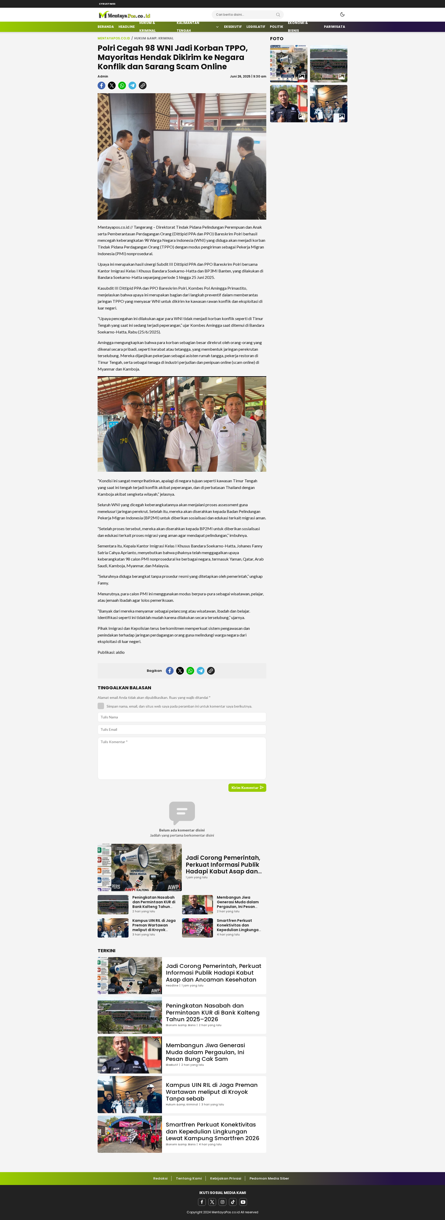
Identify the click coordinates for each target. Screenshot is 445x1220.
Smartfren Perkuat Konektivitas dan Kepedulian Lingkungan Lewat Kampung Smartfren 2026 (239, 930)
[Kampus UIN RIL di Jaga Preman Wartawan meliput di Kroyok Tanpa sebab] (328, 103)
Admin (103, 76)
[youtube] (243, 1202)
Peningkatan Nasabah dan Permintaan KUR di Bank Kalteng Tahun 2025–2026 (153, 904)
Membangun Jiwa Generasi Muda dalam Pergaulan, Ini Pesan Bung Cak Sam (238, 904)
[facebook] (202, 1202)
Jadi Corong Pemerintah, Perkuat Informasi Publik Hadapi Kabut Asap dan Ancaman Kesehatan (223, 868)
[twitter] (212, 1202)
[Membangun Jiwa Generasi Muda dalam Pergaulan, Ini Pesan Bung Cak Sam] (288, 103)
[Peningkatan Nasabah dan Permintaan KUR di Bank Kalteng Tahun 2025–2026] (328, 63)
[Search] (278, 14)
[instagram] (222, 1202)
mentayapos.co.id (114, 38)
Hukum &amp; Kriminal (154, 38)
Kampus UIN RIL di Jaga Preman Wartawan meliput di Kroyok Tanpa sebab (154, 927)
